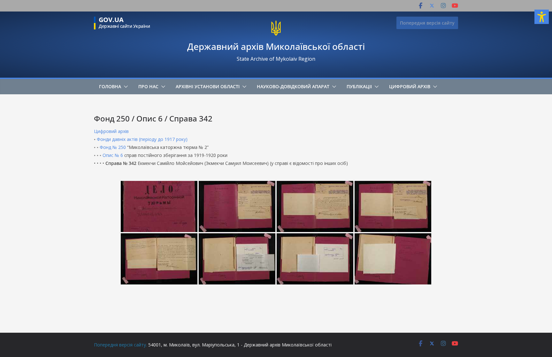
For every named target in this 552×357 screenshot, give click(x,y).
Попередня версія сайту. (120, 345)
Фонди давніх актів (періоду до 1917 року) (142, 139)
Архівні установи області (208, 86)
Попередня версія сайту (427, 23)
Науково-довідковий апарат (293, 86)
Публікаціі (359, 86)
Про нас (148, 86)
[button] (124, 86)
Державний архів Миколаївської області (276, 46)
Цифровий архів (409, 86)
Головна (110, 86)
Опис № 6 (113, 155)
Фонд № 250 (113, 147)
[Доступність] (541, 17)
